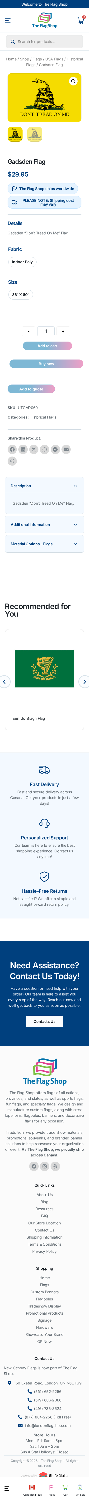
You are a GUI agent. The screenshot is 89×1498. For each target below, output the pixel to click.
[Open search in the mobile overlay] (44, 41)
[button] (73, 81)
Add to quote (31, 389)
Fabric (15, 249)
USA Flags (54, 59)
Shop (24, 59)
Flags (37, 59)
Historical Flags (43, 417)
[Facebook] (34, 1166)
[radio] (22, 262)
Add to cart (47, 345)
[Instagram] (44, 1166)
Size (13, 282)
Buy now (46, 363)
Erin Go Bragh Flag (29, 718)
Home (11, 59)
